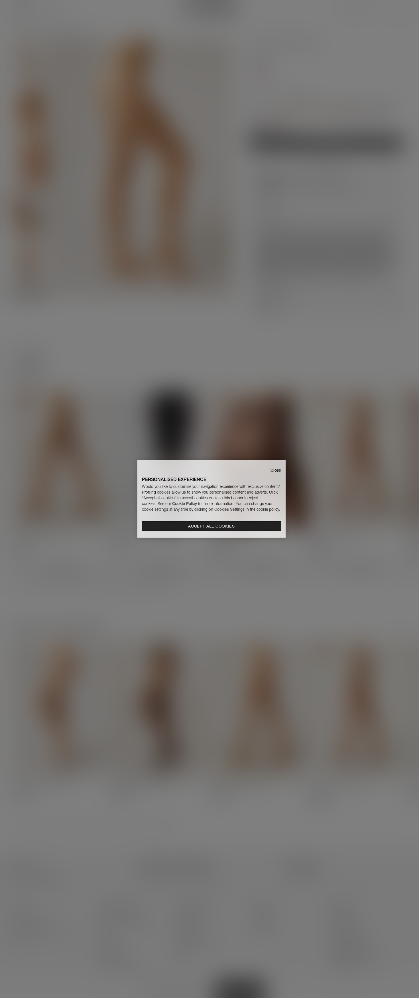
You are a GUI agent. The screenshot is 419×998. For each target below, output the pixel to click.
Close (275, 470)
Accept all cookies (211, 526)
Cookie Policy (184, 503)
